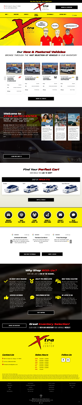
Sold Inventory (30, 383)
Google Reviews (36, 15)
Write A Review (51, 389)
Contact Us (51, 391)
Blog (72, 387)
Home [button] (6, 14)
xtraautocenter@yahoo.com (11, 364)
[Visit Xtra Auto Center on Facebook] (63, 359)
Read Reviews (51, 387)
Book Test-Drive (31, 389)
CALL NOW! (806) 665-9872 (11, 8)
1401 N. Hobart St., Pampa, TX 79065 (12, 6)
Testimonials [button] (50, 14)
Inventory (16, 14)
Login (41, 402)
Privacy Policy (9, 385)
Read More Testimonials (30, 254)
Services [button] (26, 14)
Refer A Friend (72, 385)
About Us (9, 383)
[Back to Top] (79, 402)
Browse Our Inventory (14, 325)
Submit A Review (52, 254)
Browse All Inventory (66, 7)
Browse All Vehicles (41, 98)
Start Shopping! (41, 312)
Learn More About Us (16, 156)
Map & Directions (72, 383)
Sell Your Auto (30, 391)
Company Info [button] (62, 14)
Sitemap (9, 387)
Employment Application (30, 385)
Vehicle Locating (51, 383)
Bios (9, 389)
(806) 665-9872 (12, 361)
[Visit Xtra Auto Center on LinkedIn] (68, 359)
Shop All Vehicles (41, 199)
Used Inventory (9, 391)
